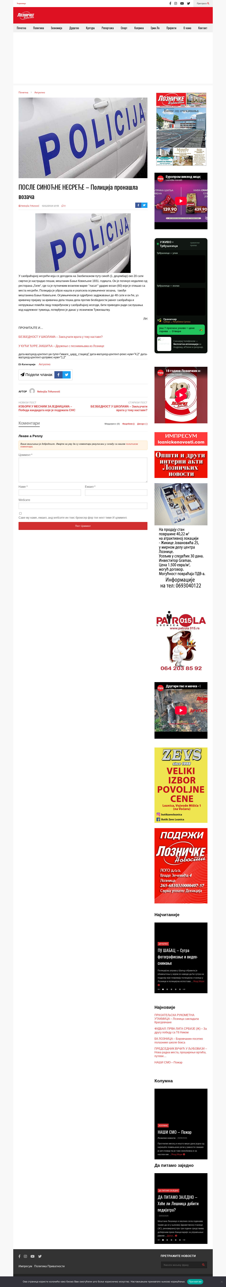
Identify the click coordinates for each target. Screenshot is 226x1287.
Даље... (171, 1236)
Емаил (90, 486)
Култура (90, 28)
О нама (187, 28)
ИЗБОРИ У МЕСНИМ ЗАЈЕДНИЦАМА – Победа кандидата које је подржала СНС (47, 408)
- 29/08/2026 (181, 1138)
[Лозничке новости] (25, 15)
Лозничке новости (167, 1138)
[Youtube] (182, 3)
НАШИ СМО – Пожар (168, 1062)
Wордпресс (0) (112, 424)
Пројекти (171, 28)
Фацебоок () (128, 424)
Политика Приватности (49, 1266)
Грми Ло (155, 28)
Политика (38, 28)
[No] (221, 1281)
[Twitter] (188, 3)
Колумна (139, 28)
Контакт (202, 28)
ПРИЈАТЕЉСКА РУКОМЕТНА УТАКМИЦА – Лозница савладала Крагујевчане (176, 1019)
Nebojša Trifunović (30, 206)
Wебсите (24, 499)
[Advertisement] (113, 59)
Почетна (21, 28)
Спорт (124, 28)
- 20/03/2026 (163, 1216)
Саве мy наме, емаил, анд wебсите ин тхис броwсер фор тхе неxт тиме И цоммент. (73, 517)
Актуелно (44, 364)
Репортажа (108, 28)
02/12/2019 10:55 (50, 206)
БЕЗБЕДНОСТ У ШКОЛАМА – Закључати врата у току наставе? (61, 336)
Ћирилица (21, 3)
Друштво (74, 28)
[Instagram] (175, 3)
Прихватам (195, 1281)
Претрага (202, 3)
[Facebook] (170, 3)
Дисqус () (142, 424)
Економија (56, 28)
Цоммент (25, 454)
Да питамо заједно (168, 1191)
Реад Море (177, 1154)
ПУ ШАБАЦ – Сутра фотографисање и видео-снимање (178, 956)
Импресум (25, 1266)
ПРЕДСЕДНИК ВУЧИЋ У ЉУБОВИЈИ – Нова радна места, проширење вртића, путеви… (180, 1052)
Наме (23, 486)
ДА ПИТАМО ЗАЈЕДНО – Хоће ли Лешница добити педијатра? (178, 1203)
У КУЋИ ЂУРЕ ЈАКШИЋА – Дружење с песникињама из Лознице (61, 346)
